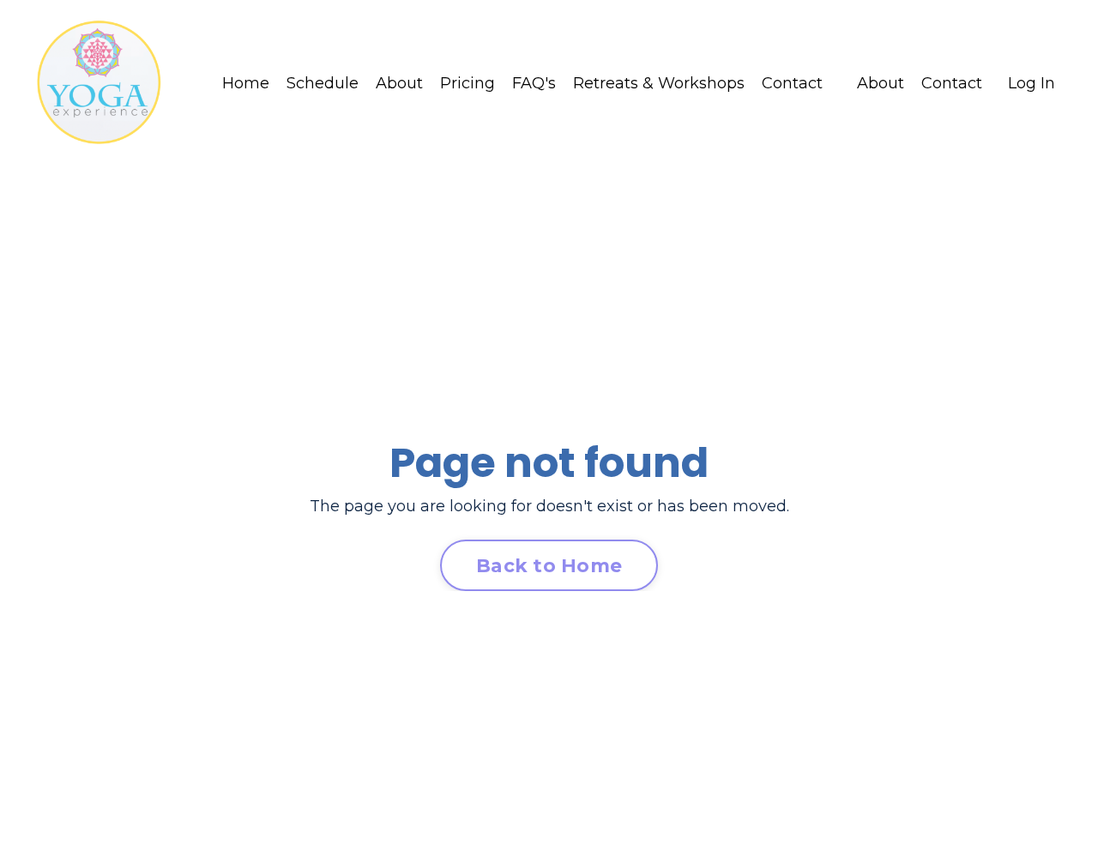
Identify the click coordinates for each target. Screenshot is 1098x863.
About (399, 83)
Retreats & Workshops (659, 83)
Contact (792, 83)
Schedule (323, 83)
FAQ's (534, 83)
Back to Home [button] (549, 565)
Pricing (467, 83)
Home (245, 83)
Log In (1031, 83)
